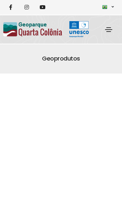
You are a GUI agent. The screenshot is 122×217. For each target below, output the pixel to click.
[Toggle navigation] (108, 29)
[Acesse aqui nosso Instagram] (26, 7)
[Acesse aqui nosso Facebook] (10, 7)
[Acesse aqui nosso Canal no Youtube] (42, 7)
